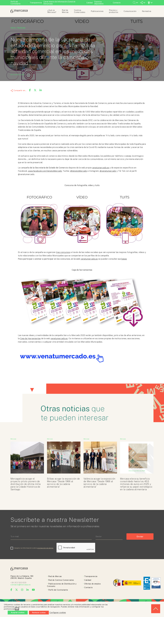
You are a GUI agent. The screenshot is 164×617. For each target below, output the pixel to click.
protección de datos (45, 548)
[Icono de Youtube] (33, 589)
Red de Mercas (55, 576)
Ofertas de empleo (92, 584)
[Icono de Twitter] (16, 589)
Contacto (117, 3)
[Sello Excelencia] (147, 583)
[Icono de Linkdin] (27, 589)
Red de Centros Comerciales (61, 580)
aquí (17, 609)
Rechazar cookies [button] (39, 613)
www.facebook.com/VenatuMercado (45, 171)
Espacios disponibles (99, 3)
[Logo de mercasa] (117, 583)
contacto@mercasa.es (20, 585)
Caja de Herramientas (30, 338)
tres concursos (63, 252)
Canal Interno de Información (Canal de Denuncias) (59, 3)
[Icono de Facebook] (11, 589)
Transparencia (36, 3)
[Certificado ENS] (156, 583)
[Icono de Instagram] (22, 589)
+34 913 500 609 (18, 583)
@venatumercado (108, 171)
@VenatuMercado (78, 171)
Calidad (89, 3)
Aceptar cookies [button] (17, 613)
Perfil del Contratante (15, 3)
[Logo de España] (132, 583)
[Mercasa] (19, 12)
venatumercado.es (100, 167)
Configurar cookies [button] (57, 612)
